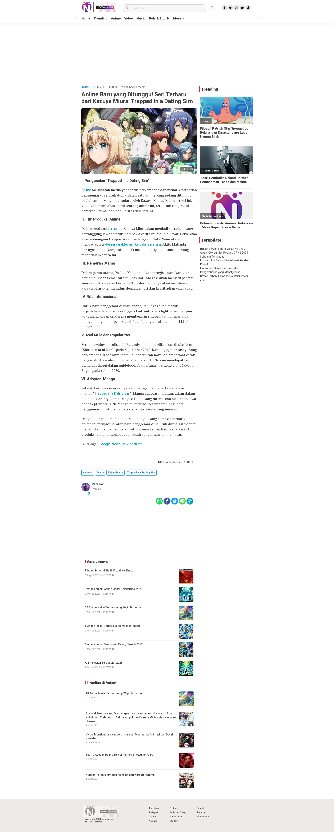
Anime (116, 18)
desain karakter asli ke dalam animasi (133, 244)
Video (128, 18)
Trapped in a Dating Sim (112, 393)
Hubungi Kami (176, 816)
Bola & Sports (159, 18)
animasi (87, 472)
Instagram (154, 812)
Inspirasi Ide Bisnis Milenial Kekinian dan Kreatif (224, 262)
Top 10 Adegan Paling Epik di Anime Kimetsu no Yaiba (119, 755)
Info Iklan (174, 821)
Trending (101, 18)
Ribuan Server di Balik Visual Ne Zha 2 (223, 249)
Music (140, 18)
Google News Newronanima (121, 444)
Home (85, 18)
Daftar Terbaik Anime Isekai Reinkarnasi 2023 (224, 278)
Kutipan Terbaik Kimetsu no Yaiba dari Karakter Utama (120, 775)
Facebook (154, 808)
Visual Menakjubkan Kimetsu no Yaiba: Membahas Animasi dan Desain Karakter (130, 737)
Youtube (153, 821)
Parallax (98, 484)
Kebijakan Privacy (178, 812)
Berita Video (203, 816)
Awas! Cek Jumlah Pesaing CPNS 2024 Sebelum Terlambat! (224, 255)
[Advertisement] (167, 56)
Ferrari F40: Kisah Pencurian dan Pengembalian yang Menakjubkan (220, 270)
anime (112, 228)
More (177, 18)
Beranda (201, 808)
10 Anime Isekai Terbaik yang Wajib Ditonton (114, 693)
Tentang (174, 808)
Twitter (152, 816)
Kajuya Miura (115, 472)
